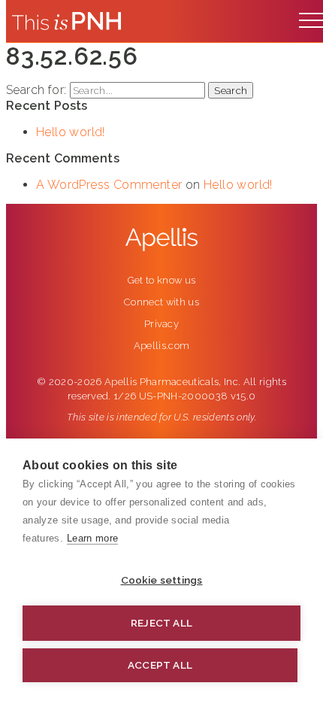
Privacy (161, 323)
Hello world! (70, 132)
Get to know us (162, 280)
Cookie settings (162, 580)
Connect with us (161, 302)
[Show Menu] (311, 17)
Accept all (160, 665)
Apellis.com (162, 345)
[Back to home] (66, 21)
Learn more (92, 538)
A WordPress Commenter (109, 185)
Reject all (161, 623)
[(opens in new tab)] (161, 239)
